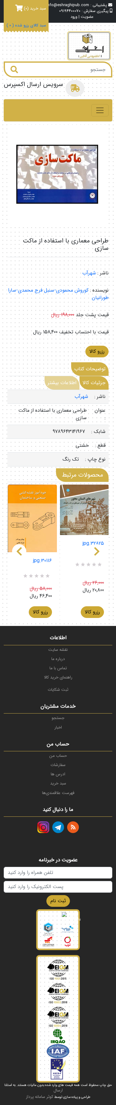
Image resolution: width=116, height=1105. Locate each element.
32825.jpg (93, 543)
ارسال (58, 1090)
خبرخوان (73, 827)
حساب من (58, 756)
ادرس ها (58, 774)
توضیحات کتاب (89, 369)
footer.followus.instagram (43, 827)
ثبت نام (58, 901)
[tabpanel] (58, 428)
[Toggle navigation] (100, 110)
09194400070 (69, 11)
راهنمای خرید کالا (58, 677)
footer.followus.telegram (58, 827)
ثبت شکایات (58, 689)
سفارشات (58, 765)
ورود (74, 17)
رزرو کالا (97, 351)
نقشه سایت (58, 650)
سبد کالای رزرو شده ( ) (26, 26)
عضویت (87, 17)
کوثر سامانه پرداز (39, 1097)
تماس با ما (58, 668)
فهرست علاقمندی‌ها (58, 793)
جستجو (58, 718)
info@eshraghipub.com (67, 5)
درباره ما (58, 659)
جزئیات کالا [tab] (94, 383)
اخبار (58, 727)
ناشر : (103, 273)
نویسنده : (99, 290)
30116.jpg (42, 560)
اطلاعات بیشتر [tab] (62, 383)
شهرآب (89, 273)
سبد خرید (58, 783)
